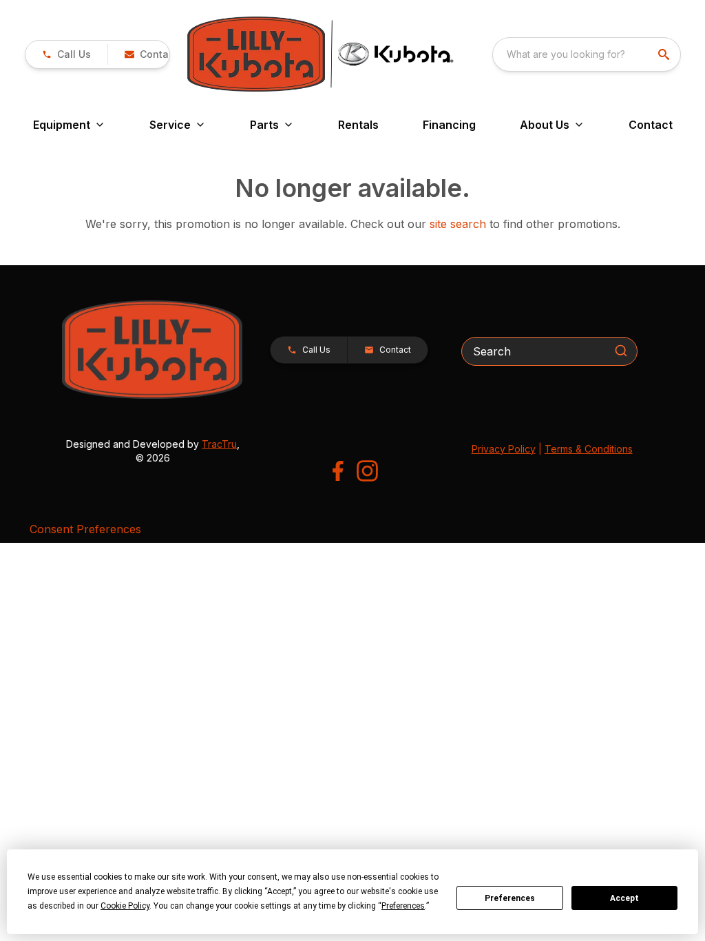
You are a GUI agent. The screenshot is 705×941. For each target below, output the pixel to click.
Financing (449, 125)
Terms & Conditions (589, 449)
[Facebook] (338, 471)
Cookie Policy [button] (125, 906)
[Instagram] (367, 471)
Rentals (358, 125)
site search (458, 224)
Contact (651, 125)
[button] (66, 54)
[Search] (621, 351)
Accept (624, 898)
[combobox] (586, 54)
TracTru (219, 444)
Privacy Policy (504, 449)
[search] (665, 54)
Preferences (510, 898)
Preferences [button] (403, 906)
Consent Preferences (85, 529)
